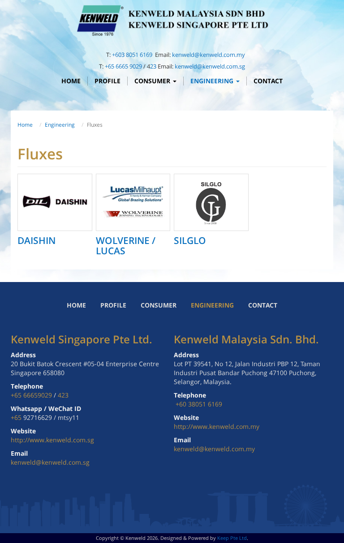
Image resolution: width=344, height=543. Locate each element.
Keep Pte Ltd (232, 537)
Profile (107, 81)
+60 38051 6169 (199, 404)
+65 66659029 (31, 395)
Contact (268, 81)
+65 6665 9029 (123, 66)
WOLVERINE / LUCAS (125, 245)
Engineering (212, 81)
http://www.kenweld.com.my (216, 426)
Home (71, 81)
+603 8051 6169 (133, 55)
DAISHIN (36, 240)
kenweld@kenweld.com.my (208, 55)
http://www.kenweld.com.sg (52, 440)
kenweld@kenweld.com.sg (210, 66)
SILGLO (190, 240)
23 (153, 66)
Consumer (153, 81)
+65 (17, 417)
